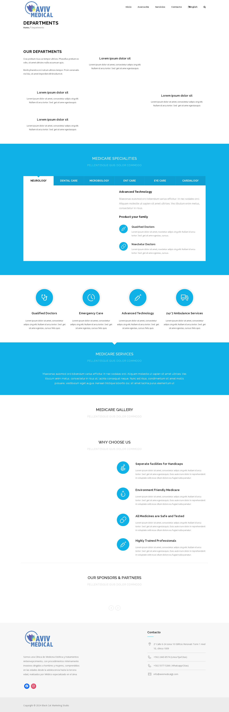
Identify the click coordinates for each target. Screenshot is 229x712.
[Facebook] (26, 686)
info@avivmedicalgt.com (166, 674)
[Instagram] (33, 686)
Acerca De (143, 7)
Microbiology (99, 180)
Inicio (128, 7)
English (194, 7)
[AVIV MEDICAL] (39, 10)
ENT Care (129, 180)
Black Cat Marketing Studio (55, 705)
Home (26, 27)
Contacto (176, 7)
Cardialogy (190, 180)
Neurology (38, 180)
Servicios (160, 7)
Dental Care (69, 180)
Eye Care (160, 180)
